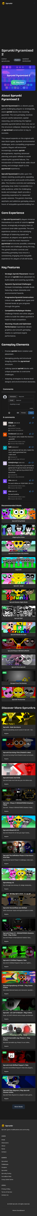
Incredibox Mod (6, 1176)
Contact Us (5, 1195)
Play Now (20, 82)
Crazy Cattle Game (7, 1179)
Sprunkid (4, 1170)
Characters (5, 1143)
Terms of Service (7, 1192)
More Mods (19, 1107)
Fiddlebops (5, 1164)
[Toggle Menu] (34, 3)
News (3, 1149)
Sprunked (5, 1161)
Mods (3, 1140)
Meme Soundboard (18, 1210)
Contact (4, 1152)
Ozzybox (4, 1167)
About (3, 1146)
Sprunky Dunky (6, 1173)
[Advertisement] (18, 25)
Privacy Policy (6, 1189)
